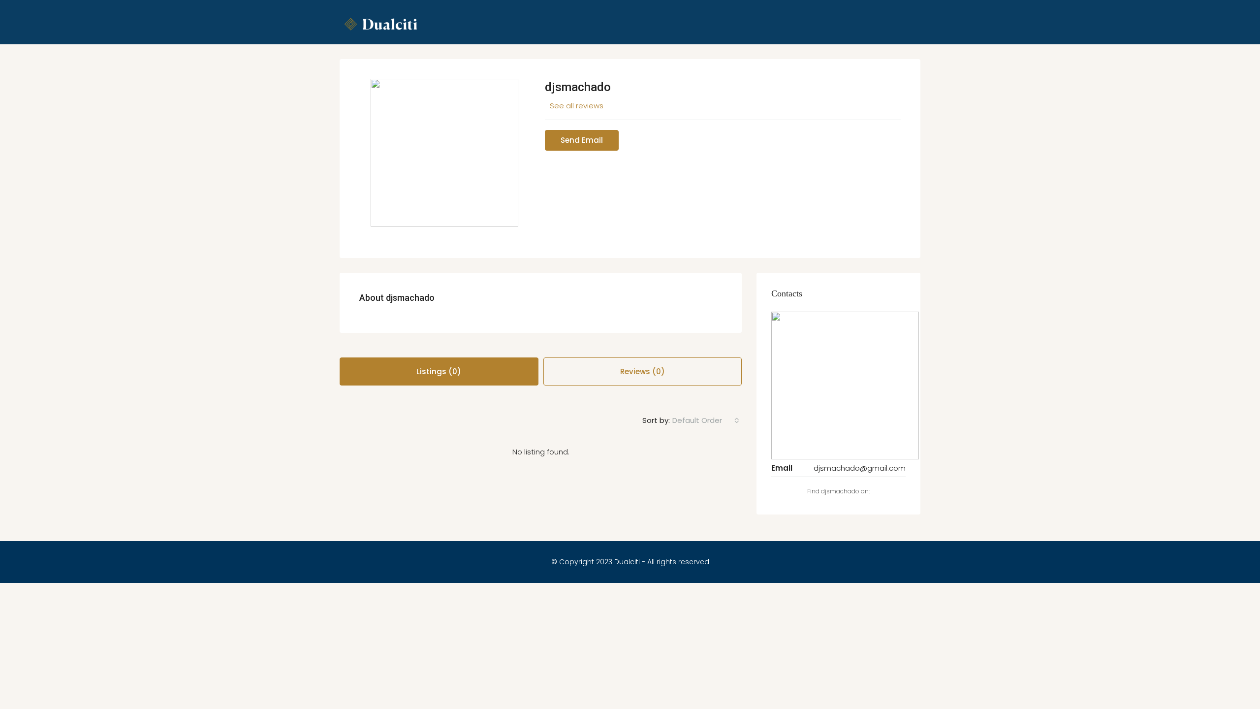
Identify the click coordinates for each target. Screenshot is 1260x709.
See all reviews (576, 105)
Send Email (582, 140)
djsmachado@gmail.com (860, 468)
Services (706, 71)
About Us (660, 71)
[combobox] (706, 420)
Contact (814, 71)
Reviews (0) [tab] (642, 371)
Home (618, 71)
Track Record (760, 71)
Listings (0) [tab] (438, 371)
